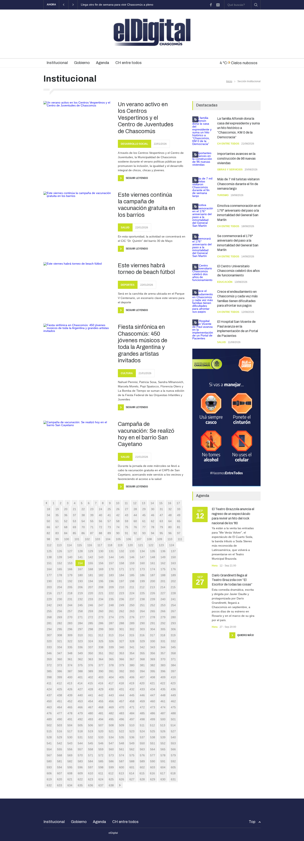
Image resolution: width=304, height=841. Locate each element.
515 (49, 731)
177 (49, 575)
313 (111, 635)
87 (91, 533)
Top (252, 822)
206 (80, 587)
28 (135, 509)
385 (49, 671)
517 (69, 731)
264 (142, 611)
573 (111, 755)
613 (121, 773)
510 (131, 725)
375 (80, 665)
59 (126, 521)
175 (162, 569)
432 (131, 689)
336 (80, 647)
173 (142, 569)
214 (162, 587)
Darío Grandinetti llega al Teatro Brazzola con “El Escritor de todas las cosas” (232, 580)
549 (131, 743)
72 (100, 527)
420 (142, 683)
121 (140, 545)
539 (162, 737)
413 (69, 683)
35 (57, 515)
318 (162, 635)
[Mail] (218, 5)
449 (173, 695)
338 (100, 647)
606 (49, 773)
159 (131, 563)
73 (109, 527)
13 (143, 503)
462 (173, 701)
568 (59, 755)
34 (48, 515)
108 (149, 539)
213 (152, 587)
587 (121, 761)
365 (111, 659)
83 (57, 533)
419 (131, 683)
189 (173, 575)
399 (59, 677)
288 (121, 623)
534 (111, 737)
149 (162, 557)
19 (57, 509)
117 (99, 545)
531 (80, 737)
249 (121, 605)
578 (162, 755)
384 (173, 665)
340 (121, 647)
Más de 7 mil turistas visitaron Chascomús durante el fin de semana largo (238, 183)
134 (142, 551)
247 (100, 605)
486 (152, 713)
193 (80, 581)
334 (59, 647)
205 (69, 587)
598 (100, 767)
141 (80, 557)
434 (152, 689)
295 (59, 629)
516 (59, 731)
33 (178, 509)
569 (69, 755)
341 (131, 647)
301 (121, 629)
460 (152, 701)
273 (100, 617)
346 (49, 653)
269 (59, 617)
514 (173, 725)
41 (109, 515)
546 (100, 743)
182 (100, 575)
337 (90, 647)
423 (173, 683)
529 (59, 737)
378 (111, 665)
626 (121, 779)
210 (121, 587)
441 (90, 695)
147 (142, 557)
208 (100, 587)
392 (121, 671)
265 (152, 611)
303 (142, 629)
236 (121, 599)
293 (173, 623)
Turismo (223, 195)
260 (100, 611)
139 (59, 557)
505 (80, 725)
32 (170, 509)
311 (90, 635)
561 (121, 749)
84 (65, 533)
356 (152, 653)
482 (111, 713)
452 (69, 701)
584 (90, 761)
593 (49, 767)
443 (111, 695)
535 (121, 737)
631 (173, 779)
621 (69, 779)
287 (111, 623)
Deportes (127, 284)
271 (80, 617)
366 (121, 659)
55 (91, 521)
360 (59, 659)
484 (131, 713)
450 (49, 701)
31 (161, 509)
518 (80, 731)
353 (121, 653)
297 (80, 629)
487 (162, 713)
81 (178, 527)
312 (100, 635)
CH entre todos (128, 63)
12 (134, 503)
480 (90, 713)
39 (91, 515)
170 (111, 569)
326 (111, 641)
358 (173, 653)
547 (111, 743)
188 (162, 575)
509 (121, 725)
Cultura (127, 373)
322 (69, 641)
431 (121, 689)
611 (100, 773)
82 (48, 533)
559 (100, 749)
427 (80, 689)
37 (74, 515)
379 (121, 665)
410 (173, 677)
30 (152, 509)
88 (100, 533)
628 (142, 779)
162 (162, 563)
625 (111, 779)
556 (69, 749)
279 (162, 617)
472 (142, 707)
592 (173, 761)
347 (59, 653)
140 (69, 557)
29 (144, 509)
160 (142, 563)
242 (49, 605)
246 (90, 605)
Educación (224, 282)
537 (142, 737)
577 (152, 755)
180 (80, 575)
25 (109, 509)
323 (80, 641)
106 (128, 539)
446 (142, 695)
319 (173, 635)
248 (111, 605)
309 (69, 635)
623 (90, 779)
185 (131, 575)
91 (126, 533)
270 (69, 617)
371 (173, 659)
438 (59, 695)
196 (111, 581)
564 (152, 749)
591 (162, 761)
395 (152, 671)
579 (173, 755)
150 (173, 557)
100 (66, 539)
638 (111, 785)
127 (69, 551)
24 (100, 509)
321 (59, 641)
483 (121, 713)
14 (152, 503)
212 (142, 587)
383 (162, 665)
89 (109, 533)
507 (100, 725)
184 (121, 575)
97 (178, 533)
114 (69, 545)
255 (49, 611)
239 (152, 599)
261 (111, 611)
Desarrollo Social (134, 143)
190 (49, 581)
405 (121, 677)
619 (49, 779)
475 (173, 707)
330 (152, 641)
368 (142, 659)
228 (173, 593)
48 (170, 515)
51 (57, 521)
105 (118, 539)
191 (59, 581)
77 (144, 527)
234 (100, 599)
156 (100, 563)
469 (111, 707)
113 (59, 545)
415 (90, 683)
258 (80, 611)
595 (69, 767)
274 (111, 617)
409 (162, 677)
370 (162, 659)
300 (111, 629)
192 (69, 581)
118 (110, 545)
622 (80, 779)
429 (100, 689)
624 (100, 779)
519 (90, 731)
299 (100, 629)
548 (121, 743)
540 (173, 737)
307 (49, 635)
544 (80, 743)
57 (109, 521)
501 (173, 719)
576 (142, 755)
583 (80, 761)
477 (59, 713)
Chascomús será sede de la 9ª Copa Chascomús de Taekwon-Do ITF (131, 4)
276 (131, 617)
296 (69, 629)
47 (161, 515)
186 (142, 575)
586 (111, 761)
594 (59, 767)
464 (59, 707)
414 (80, 683)
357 (162, 653)
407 (142, 677)
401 (80, 677)
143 (100, 557)
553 (173, 743)
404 (111, 677)
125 (49, 551)
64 (170, 521)
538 (152, 737)
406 (131, 677)
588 (131, 761)
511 (142, 725)
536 (131, 737)
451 (59, 701)
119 (120, 545)
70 (83, 527)
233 (90, 599)
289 (131, 623)
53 (74, 521)
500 (162, 719)
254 (173, 605)
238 (142, 599)
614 (131, 773)
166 (69, 569)
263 (131, 611)
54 (83, 521)
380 (131, 665)
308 (59, 635)
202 (173, 581)
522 (121, 731)
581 (59, 761)
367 (131, 659)
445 (131, 695)
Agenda (102, 63)
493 (90, 719)
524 (142, 731)
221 (100, 593)
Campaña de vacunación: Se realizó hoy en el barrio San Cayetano (146, 434)
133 (131, 551)
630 (162, 779)
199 (142, 581)
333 (49, 647)
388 (80, 671)
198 (131, 581)
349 (80, 653)
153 (69, 563)
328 (131, 641)
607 (59, 773)
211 (131, 587)
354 (131, 653)
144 (111, 557)
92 (135, 533)
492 (80, 719)
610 (90, 773)
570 (80, 755)
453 (80, 701)
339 (111, 647)
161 (152, 563)
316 (142, 635)
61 (144, 521)
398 (49, 677)
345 (173, 647)
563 (142, 749)
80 (170, 527)
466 (80, 707)
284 (80, 623)
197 (121, 581)
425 (59, 689)
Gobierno (82, 63)
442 (100, 695)
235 (111, 599)
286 (100, 623)
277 (142, 617)
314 (121, 635)
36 (65, 515)
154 (80, 563)
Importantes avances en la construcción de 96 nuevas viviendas (236, 158)
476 (49, 713)
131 (111, 551)
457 (121, 701)
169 (100, 569)
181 (90, 575)
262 (121, 611)
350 (90, 653)
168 (90, 569)
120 (130, 545)
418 (121, 683)
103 (97, 539)
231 (69, 599)
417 (111, 683)
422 (162, 683)
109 (159, 539)
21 (74, 509)
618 (173, 773)
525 (152, 731)
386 (59, 671)
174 (152, 569)
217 (59, 593)
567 (49, 755)
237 (131, 599)
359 (49, 659)
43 (126, 515)
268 (49, 617)
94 (152, 533)
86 (83, 533)
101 (76, 539)
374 (69, 665)
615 (142, 773)
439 (69, 695)
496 (121, 719)
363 (90, 659)
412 (59, 683)
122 (150, 545)
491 (69, 719)
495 (111, 719)
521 (111, 731)
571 (90, 755)
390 (100, 671)
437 (49, 695)
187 (152, 575)
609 (80, 773)
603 (152, 767)
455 (100, 701)
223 (121, 593)
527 (173, 731)
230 (59, 599)
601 (131, 767)
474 (162, 707)
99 (57, 539)
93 (144, 533)
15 (161, 503)
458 (131, 701)
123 (161, 545)
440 (80, 695)
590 (152, 761)
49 (178, 515)
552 (162, 743)
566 (173, 749)
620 (59, 779)
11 (126, 503)
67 (57, 527)
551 (152, 743)
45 (144, 515)
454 (90, 701)
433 (142, 689)
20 (65, 509)
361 (69, 659)
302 (131, 629)
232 (80, 599)
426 (69, 689)
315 (131, 635)
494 (100, 719)
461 (162, 701)
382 (152, 665)
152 (59, 563)
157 (111, 563)
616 (152, 773)
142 (90, 557)
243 (59, 605)
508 (111, 725)
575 (131, 755)
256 (59, 611)
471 (131, 707)
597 (90, 767)
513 (162, 725)
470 (121, 707)
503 (59, 725)
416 (100, 683)
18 (48, 509)
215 (173, 587)
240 (162, 599)
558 (90, 749)
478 (69, 713)
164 (49, 569)
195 (100, 581)
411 (49, 683)
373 (59, 665)
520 (100, 731)
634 (69, 785)
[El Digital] (152, 43)
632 (49, 785)
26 (118, 509)
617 (162, 773)
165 (59, 569)
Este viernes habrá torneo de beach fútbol (146, 268)
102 (87, 539)
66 (48, 527)
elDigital (113, 832)
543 (69, 743)
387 (69, 671)
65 (178, 521)
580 (49, 761)
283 (69, 623)
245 (80, 605)
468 (100, 707)
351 (100, 653)
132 (121, 551)
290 (142, 623)
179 (69, 575)
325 (100, 641)
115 (79, 545)
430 (111, 689)
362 (80, 659)
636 (90, 785)
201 (162, 581)
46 (152, 515)
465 (69, 707)
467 (90, 707)
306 (173, 629)
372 (49, 665)
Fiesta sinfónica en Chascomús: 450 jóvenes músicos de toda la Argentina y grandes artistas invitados (142, 344)
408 (152, 677)
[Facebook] (211, 5)
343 (152, 647)
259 (90, 611)
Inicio (229, 81)
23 (91, 509)
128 (80, 551)
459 (142, 701)
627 (131, 779)
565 (162, 749)
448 (162, 695)
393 (131, 671)
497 (131, 719)
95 (161, 533)
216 (49, 593)
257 (69, 611)
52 (65, 521)
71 (91, 527)
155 (90, 563)
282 (59, 623)
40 (100, 515)
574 (121, 755)
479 (80, 713)
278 (152, 617)
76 (135, 527)
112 (49, 545)
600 (121, 767)
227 (162, 593)
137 (173, 551)
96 (170, 533)
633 (59, 785)
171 (121, 569)
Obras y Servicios (230, 169)
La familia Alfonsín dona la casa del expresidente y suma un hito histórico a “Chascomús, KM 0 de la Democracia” (238, 128)
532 (90, 737)
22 (83, 509)
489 (49, 719)
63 (161, 521)
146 (131, 557)
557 (80, 749)
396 (162, 671)
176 (173, 569)
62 (152, 521)
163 (173, 563)
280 (173, 617)
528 (49, 737)
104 (107, 539)
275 (121, 617)
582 (69, 761)
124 (171, 545)
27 (126, 509)
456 (111, 701)
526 (162, 731)
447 (152, 695)
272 (90, 617)
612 (111, 773)
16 (169, 503)
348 (69, 653)
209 (111, 587)
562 (131, 749)
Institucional (57, 63)
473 (152, 707)
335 (69, 647)
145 (121, 557)
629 (152, 779)
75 (126, 527)
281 (49, 623)
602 (142, 767)
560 (111, 749)
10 (117, 503)
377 (100, 665)
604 (162, 767)
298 (90, 629)
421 (152, 683)
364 (100, 659)
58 (118, 521)
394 (142, 671)
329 (142, 641)
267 (173, 611)
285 (90, 623)
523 (131, 731)
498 (142, 719)
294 (49, 629)
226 (152, 593)
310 (80, 635)
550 (142, 743)
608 (69, 773)
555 (59, 749)
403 (100, 677)
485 (142, 713)
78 (152, 527)
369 (152, 659)
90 (118, 533)
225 (142, 593)
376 (90, 665)
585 (100, 761)
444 (121, 695)
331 (162, 641)
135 (152, 551)
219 (80, 593)
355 (142, 653)
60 (135, 521)
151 (49, 563)
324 (90, 641)
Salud (125, 227)
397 (173, 671)
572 (100, 755)
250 (131, 605)
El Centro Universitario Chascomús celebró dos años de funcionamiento (238, 270)
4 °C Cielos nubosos (238, 63)
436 (173, 689)
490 (59, 719)
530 (69, 737)
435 (162, 689)
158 (121, 563)
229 (49, 599)
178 (59, 575)
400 (69, 677)
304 (152, 629)
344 (162, 647)
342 (142, 647)
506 (90, 725)
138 (49, 557)
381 (142, 665)
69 (74, 527)
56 (100, 521)
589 (142, 761)
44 (135, 515)
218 (69, 593)
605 (173, 767)
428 (90, 689)
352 (111, 653)
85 (74, 533)
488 (173, 713)
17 (178, 503)
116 (89, 545)
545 (90, 743)
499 (152, 719)
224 (131, 593)
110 (170, 539)
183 (111, 575)
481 (100, 713)
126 (59, 551)
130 (100, 551)
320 (49, 641)
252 (152, 605)
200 (152, 581)
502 (49, 725)
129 (90, 551)
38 (83, 515)
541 (49, 743)
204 (59, 587)
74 (118, 527)
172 (131, 569)
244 (69, 605)
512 (152, 725)
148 (152, 557)
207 (90, 587)
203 (49, 587)
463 (49, 707)
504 (69, 725)
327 (121, 641)
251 (142, 605)
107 (138, 539)
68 (65, 527)
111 (180, 539)
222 (111, 593)
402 (90, 677)
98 (48, 539)
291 (152, 623)
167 (80, 569)
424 (49, 689)
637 (100, 785)
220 (90, 593)
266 (162, 611)
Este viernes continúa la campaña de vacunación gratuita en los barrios (146, 205)
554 (49, 749)
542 (59, 743)
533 (100, 737)
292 (162, 623)
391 (111, 671)
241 (173, 599)
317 (152, 635)
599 (111, 767)
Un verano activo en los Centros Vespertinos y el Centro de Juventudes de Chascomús (145, 117)
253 (162, 605)
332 (173, 641)
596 (80, 767)
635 (80, 785)
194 (90, 581)
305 (162, 629)
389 (90, 671)
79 (161, 527)
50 (48, 521)
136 (162, 551)
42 (118, 515)
